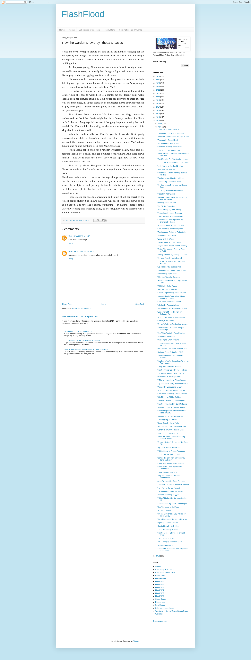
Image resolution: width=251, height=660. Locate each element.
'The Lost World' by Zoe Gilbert (169, 147)
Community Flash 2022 (164, 570)
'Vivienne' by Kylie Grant (166, 274)
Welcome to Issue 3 (165, 545)
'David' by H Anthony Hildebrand (170, 191)
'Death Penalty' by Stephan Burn (170, 216)
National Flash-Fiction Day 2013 (170, 352)
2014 (158, 117)
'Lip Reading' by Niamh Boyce (169, 267)
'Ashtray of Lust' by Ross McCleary (170, 416)
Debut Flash (160, 575)
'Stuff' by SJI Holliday (165, 321)
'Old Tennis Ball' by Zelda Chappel (170, 373)
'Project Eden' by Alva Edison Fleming (172, 246)
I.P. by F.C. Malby (164, 510)
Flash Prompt (160, 578)
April (160, 127)
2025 (158, 80)
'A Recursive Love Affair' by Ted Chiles (172, 349)
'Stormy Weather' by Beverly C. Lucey (172, 255)
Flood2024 (159, 590)
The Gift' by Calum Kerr (166, 206)
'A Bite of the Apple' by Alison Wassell (172, 380)
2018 (158, 103)
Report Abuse (160, 621)
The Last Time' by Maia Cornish (169, 258)
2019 (158, 100)
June (160, 124)
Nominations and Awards (130, 30)
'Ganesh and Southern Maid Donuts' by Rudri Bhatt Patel (86, 349)
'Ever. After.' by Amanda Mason (169, 302)
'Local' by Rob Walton (165, 239)
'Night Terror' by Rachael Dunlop (170, 166)
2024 (158, 83)
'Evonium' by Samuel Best (167, 140)
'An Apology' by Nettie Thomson (169, 213)
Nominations (160, 602)
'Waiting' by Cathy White (166, 235)
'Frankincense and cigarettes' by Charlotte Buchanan (170, 221)
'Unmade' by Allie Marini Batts (169, 182)
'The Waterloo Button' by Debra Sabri (172, 232)
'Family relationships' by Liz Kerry (170, 178)
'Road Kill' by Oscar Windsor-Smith (171, 390)
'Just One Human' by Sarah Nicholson (172, 308)
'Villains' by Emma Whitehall (168, 305)
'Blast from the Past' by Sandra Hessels (172, 159)
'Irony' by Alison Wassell (166, 203)
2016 (158, 110)
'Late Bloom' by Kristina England (170, 229)
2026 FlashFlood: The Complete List (80, 316)
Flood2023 (159, 587)
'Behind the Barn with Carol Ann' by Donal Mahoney (171, 459)
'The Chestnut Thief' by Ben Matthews (172, 404)
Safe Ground (160, 605)
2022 (158, 90)
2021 (158, 93)
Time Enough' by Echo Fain (168, 433)
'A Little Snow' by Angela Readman (171, 451)
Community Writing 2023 (165, 572)
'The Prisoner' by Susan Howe (169, 242)
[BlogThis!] (97, 220)
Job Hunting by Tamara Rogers (169, 542)
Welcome (159, 614)
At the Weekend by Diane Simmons (171, 481)
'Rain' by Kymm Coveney (167, 289)
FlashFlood (83, 14)
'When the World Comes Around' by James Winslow (171, 438)
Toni (70, 236)
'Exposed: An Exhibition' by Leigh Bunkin (173, 137)
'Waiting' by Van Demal (166, 337)
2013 (158, 120)
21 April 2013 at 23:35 (85, 251)
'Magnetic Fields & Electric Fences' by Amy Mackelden (172, 198)
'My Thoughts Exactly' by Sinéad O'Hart (172, 384)
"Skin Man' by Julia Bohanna (168, 277)
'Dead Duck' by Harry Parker (168, 423)
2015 (158, 114)
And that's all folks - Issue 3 (168, 130)
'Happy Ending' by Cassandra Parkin (171, 427)
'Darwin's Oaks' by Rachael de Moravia (172, 324)
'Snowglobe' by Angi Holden (168, 143)
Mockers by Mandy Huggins (168, 495)
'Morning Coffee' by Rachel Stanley (171, 407)
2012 (158, 556)
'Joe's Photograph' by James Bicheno (172, 519)
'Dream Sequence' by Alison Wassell (171, 293)
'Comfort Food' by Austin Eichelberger (172, 504)
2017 (158, 107)
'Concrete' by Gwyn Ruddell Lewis (170, 430)
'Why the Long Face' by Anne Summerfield (168, 477)
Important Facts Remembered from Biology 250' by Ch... (171, 297)
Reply (71, 243)
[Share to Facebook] (103, 220)
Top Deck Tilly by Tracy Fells (168, 448)
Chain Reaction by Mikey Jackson (170, 463)
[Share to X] (100, 220)
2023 (158, 86)
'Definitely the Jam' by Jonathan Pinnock (173, 485)
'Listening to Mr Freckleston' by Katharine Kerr (169, 313)
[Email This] (94, 220)
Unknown (72, 251)
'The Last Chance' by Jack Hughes (171, 401)
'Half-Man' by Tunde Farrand (168, 488)
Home (62, 30)
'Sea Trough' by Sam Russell (168, 150)
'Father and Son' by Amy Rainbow (170, 133)
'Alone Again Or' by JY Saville (169, 340)
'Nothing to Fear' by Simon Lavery (170, 225)
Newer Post (66, 304)
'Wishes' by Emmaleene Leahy (169, 387)
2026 (158, 76)
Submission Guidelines (89, 30)
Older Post (139, 304)
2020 (158, 97)
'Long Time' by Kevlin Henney (169, 367)
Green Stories (160, 599)
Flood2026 (159, 596)
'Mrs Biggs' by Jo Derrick (167, 420)
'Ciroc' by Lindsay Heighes (167, 530)
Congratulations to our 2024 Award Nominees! (82, 340)
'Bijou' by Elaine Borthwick (167, 523)
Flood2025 (159, 593)
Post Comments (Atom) (81, 308)
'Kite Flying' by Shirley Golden (169, 397)
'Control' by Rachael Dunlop (168, 454)
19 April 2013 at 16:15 (81, 236)
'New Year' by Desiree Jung (168, 169)
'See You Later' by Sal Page (168, 507)
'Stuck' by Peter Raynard (167, 472)
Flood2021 (159, 581)
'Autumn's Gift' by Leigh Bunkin (169, 377)
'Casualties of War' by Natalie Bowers (172, 394)
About (72, 30)
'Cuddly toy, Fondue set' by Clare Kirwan (173, 163)
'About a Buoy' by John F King (169, 210)
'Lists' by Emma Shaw (165, 538)
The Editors (109, 30)
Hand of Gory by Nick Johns (168, 526)
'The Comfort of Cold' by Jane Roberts (172, 370)
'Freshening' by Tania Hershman (170, 491)
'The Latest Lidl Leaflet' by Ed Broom (171, 270)
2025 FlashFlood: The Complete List (78, 331)
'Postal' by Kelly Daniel (166, 194)
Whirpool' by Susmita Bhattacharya (171, 317)
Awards (158, 567)
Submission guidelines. (164, 608)
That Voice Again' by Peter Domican (171, 333)
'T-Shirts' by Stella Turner (167, 286)
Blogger (136, 641)
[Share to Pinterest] (105, 220)
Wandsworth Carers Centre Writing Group (171, 611)
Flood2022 (159, 584)
